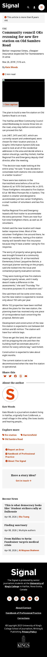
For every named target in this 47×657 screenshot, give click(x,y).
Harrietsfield (30, 435)
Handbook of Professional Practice (20, 455)
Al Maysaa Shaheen (29, 550)
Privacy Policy (29, 631)
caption (14, 104)
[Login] (34, 7)
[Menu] (41, 7)
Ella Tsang (24, 516)
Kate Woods (11, 67)
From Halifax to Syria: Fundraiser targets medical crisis (21, 542)
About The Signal (17, 461)
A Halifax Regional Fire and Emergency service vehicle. (10, 105)
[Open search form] (28, 7)
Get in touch (22, 480)
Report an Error (16, 449)
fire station (10, 435)
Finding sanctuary (15, 525)
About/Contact (23, 607)
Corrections (23, 618)
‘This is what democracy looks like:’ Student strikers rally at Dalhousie (23, 508)
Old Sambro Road (13, 439)
